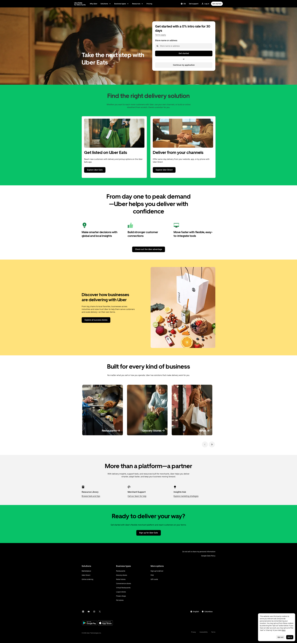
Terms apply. (160, 35)
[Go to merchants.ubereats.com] (80, 3)
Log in (206, 4)
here (283, 630)
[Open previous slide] (205, 444)
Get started (216, 4)
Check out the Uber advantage (148, 249)
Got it (290, 637)
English (196, 611)
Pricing (149, 4)
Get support (193, 4)
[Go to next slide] (212, 444)
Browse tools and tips (91, 496)
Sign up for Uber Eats (148, 533)
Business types (120, 4)
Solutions (104, 4)
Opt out (280, 637)
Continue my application (184, 65)
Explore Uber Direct (164, 170)
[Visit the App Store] (105, 623)
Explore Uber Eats (95, 170)
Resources (136, 4)
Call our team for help (137, 496)
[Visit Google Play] (89, 623)
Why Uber (93, 4)
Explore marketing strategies (186, 496)
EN (185, 4)
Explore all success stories (96, 320)
